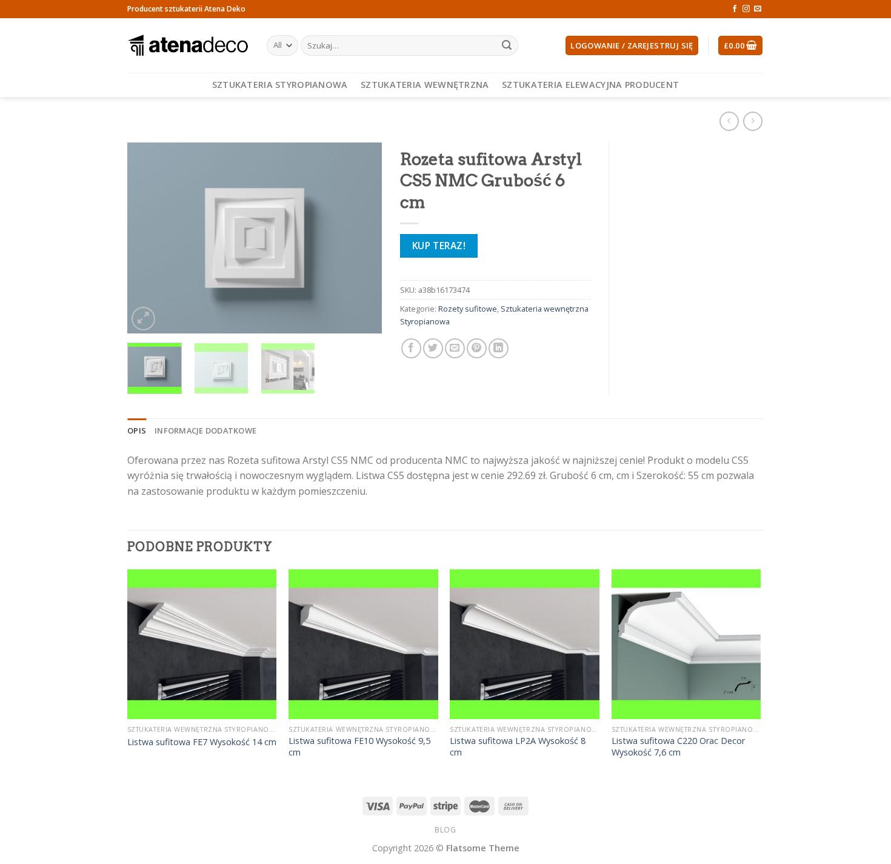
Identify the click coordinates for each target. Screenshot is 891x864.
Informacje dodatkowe (205, 430)
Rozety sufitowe (467, 308)
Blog (445, 830)
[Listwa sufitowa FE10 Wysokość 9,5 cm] (363, 644)
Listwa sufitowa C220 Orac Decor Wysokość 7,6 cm (678, 746)
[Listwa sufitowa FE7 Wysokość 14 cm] (202, 644)
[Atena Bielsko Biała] (188, 45)
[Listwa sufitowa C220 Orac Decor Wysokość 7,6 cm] (686, 644)
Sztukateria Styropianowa (280, 84)
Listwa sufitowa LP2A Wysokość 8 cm (518, 746)
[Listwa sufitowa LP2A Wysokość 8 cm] (524, 644)
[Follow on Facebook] (734, 9)
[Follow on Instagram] (746, 9)
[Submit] (506, 45)
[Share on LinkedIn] (499, 348)
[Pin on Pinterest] (477, 348)
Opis (136, 430)
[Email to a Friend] (455, 348)
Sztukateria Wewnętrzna (425, 84)
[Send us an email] (757, 9)
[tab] (136, 430)
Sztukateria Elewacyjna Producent (590, 84)
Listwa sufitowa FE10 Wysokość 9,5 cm (359, 746)
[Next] (361, 238)
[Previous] (148, 238)
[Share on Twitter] (433, 348)
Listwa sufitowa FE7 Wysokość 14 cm (201, 742)
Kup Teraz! (439, 245)
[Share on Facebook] (411, 348)
